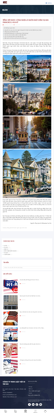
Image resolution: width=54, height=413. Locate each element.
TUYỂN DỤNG (8, 254)
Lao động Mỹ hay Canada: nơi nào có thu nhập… (32, 328)
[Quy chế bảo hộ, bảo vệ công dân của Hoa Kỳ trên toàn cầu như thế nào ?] (10, 318)
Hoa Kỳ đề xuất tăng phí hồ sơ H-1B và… (30, 279)
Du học (30, 386)
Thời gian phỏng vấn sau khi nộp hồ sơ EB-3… (31, 360)
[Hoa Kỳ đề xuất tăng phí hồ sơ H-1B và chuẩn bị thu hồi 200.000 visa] (10, 286)
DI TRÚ (7, 245)
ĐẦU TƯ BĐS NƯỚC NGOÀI (11, 250)
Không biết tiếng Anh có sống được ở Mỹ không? (16, 33)
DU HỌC (7, 252)
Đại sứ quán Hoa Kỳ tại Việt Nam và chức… (30, 295)
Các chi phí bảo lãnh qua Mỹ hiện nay (14, 36)
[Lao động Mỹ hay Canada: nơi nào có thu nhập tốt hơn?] (10, 334)
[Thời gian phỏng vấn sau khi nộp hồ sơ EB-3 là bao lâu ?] (10, 366)
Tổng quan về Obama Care (11, 31)
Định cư (30, 388)
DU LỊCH (7, 247)
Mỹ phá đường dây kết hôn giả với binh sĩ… (30, 344)
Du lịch (30, 393)
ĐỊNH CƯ (7, 249)
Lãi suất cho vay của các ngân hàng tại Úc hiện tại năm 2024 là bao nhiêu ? (23, 30)
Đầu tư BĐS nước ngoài (34, 391)
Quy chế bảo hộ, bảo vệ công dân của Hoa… (31, 311)
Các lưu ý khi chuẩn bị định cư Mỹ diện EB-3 (15, 35)
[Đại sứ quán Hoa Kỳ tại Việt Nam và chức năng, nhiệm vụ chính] (10, 302)
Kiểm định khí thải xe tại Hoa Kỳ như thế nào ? (15, 38)
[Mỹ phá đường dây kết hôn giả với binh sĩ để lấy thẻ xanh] (10, 350)
